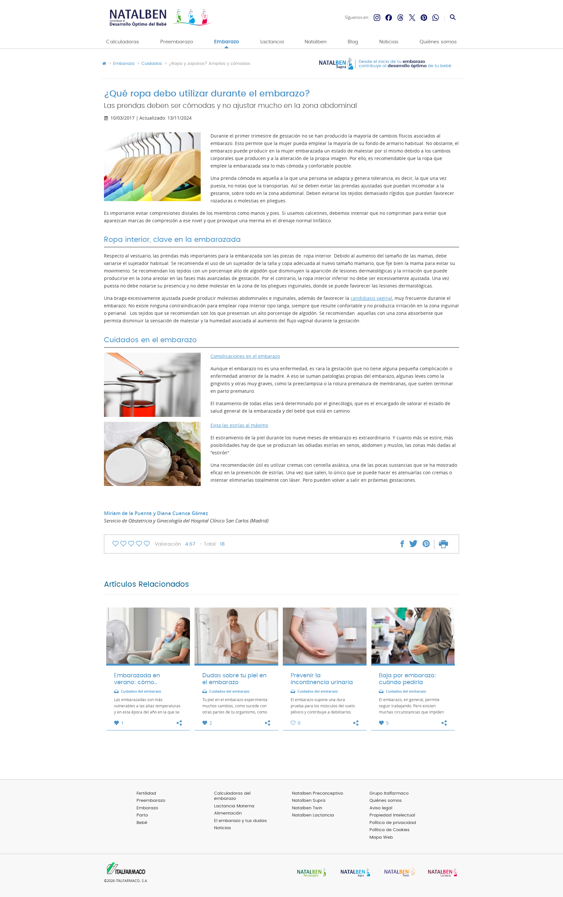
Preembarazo (176, 41)
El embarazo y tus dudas (240, 821)
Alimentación (228, 813)
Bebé (142, 823)
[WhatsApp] (435, 17)
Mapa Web (381, 837)
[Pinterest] (424, 17)
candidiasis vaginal (371, 298)
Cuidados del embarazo (141, 691)
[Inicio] (160, 17)
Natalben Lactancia (313, 815)
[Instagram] (377, 17)
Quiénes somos (438, 41)
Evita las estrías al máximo (239, 425)
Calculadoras (122, 41)
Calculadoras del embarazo (232, 796)
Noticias (388, 41)
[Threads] (400, 17)
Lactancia (272, 41)
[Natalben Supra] (354, 873)
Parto (142, 815)
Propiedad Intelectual (392, 815)
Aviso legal (380, 808)
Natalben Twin (307, 808)
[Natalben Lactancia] (441, 873)
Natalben (315, 41)
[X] (412, 17)
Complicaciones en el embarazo (245, 356)
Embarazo (226, 41)
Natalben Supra (308, 801)
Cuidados (151, 64)
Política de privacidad (392, 823)
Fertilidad (146, 793)
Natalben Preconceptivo (317, 793)
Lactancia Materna (234, 806)
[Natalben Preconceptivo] (310, 873)
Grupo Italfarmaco (389, 793)
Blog (353, 41)
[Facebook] (388, 17)
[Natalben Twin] (397, 873)
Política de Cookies (389, 830)
